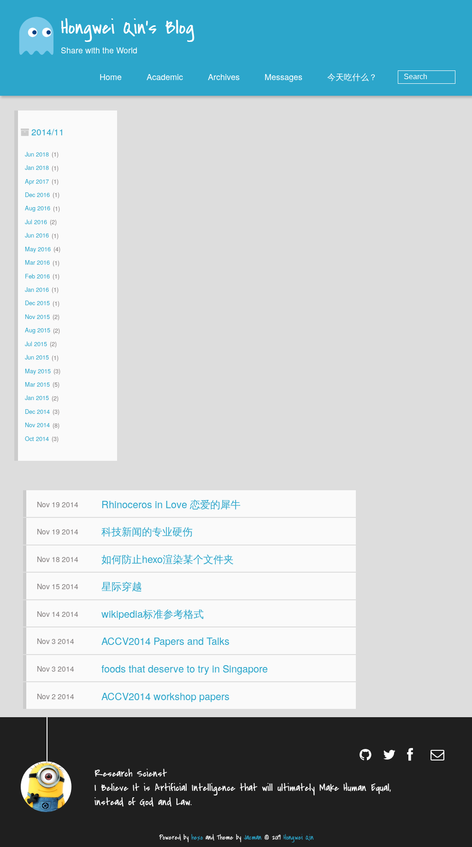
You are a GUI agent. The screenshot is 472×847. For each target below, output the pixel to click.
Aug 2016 (37, 208)
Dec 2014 (37, 411)
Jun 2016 (37, 235)
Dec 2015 (37, 303)
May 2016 (38, 248)
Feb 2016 (37, 276)
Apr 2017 (37, 181)
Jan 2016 (37, 289)
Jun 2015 (37, 357)
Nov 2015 (37, 316)
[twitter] (390, 754)
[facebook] (414, 754)
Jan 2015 (37, 398)
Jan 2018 (37, 167)
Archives (224, 76)
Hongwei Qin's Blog (127, 28)
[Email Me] (438, 754)
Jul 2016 (36, 221)
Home (111, 76)
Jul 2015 (36, 343)
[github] (367, 754)
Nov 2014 (37, 425)
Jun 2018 (37, 154)
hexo (197, 837)
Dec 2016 (37, 194)
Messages (283, 76)
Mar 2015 (37, 384)
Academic (165, 76)
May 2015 (38, 370)
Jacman (252, 837)
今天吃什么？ (352, 76)
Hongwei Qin (298, 837)
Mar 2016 (37, 262)
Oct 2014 (37, 438)
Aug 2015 (37, 330)
